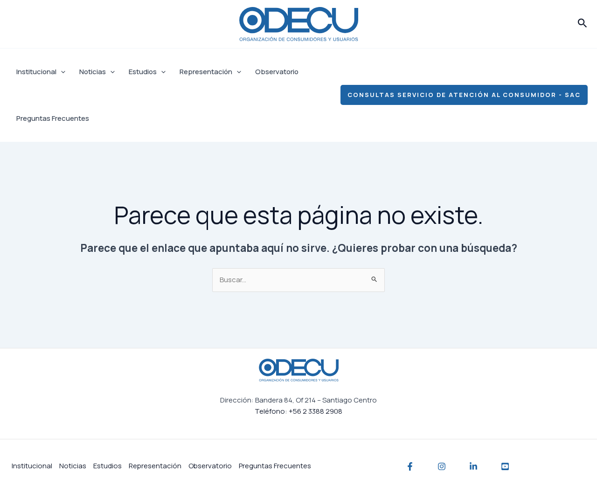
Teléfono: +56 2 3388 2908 (298, 411)
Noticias (92, 71)
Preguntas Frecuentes (52, 118)
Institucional (36, 71)
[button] (582, 23)
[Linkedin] (473, 466)
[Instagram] (441, 466)
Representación (206, 71)
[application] (60, 72)
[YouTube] (505, 466)
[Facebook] (410, 466)
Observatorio (276, 71)
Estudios (143, 71)
